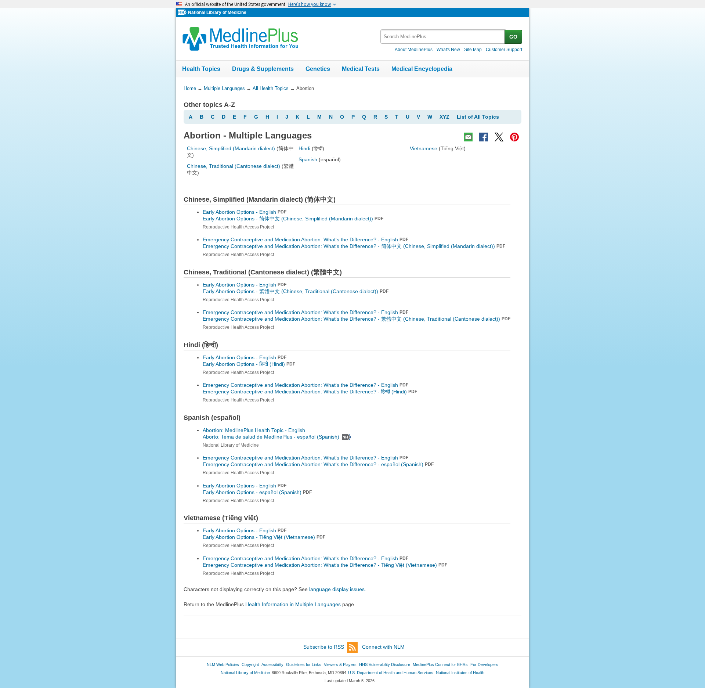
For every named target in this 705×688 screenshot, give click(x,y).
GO (513, 37)
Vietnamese (423, 148)
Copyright (250, 664)
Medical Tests (361, 69)
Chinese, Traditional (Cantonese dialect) (233, 166)
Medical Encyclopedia (421, 69)
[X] (499, 137)
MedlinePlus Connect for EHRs (440, 664)
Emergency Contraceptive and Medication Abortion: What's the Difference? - (354, 246)
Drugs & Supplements (263, 69)
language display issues (337, 589)
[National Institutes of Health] (183, 13)
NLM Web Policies (223, 664)
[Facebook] (484, 137)
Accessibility (272, 664)
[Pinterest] (514, 137)
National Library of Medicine (217, 12)
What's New (448, 49)
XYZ (444, 117)
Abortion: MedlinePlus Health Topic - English (255, 430)
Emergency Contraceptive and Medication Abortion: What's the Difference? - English (305, 239)
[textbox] (443, 36)
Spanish (308, 159)
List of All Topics (478, 117)
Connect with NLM (383, 647)
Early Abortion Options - (293, 218)
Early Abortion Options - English (244, 212)
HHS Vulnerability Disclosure (384, 664)
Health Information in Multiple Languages (293, 604)
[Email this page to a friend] (468, 137)
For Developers (484, 664)
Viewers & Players (340, 664)
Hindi (304, 148)
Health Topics (201, 69)
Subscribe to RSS (323, 647)
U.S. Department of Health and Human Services (390, 672)
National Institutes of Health (460, 672)
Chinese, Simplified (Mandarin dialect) (231, 148)
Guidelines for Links (303, 664)
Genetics (318, 69)
